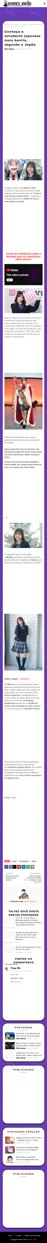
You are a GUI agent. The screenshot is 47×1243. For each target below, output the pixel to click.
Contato (18, 1236)
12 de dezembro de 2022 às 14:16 (21, 971)
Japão (17, 24)
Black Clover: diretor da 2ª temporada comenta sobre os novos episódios (29, 1044)
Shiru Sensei (9, 49)
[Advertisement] (24, 14)
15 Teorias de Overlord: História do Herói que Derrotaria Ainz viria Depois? (26, 935)
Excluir (21, 978)
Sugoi (13, 798)
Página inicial (8, 24)
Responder (14, 978)
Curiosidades (24, 861)
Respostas (16, 982)
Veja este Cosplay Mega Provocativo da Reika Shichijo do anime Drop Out (27, 1148)
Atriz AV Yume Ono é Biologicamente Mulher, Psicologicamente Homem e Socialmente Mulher (29, 921)
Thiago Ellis (15, 968)
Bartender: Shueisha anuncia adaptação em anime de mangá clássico (28, 1158)
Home (10, 1236)
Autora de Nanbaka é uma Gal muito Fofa (28, 948)
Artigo (14, 861)
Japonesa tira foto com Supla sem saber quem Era (29, 1054)
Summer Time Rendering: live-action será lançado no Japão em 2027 (28, 1034)
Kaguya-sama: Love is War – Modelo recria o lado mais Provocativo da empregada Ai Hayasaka (28, 1139)
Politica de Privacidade (32, 1236)
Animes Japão (32, 1239)
